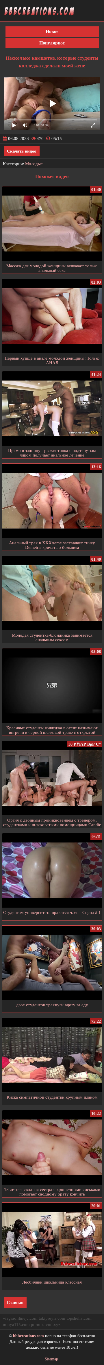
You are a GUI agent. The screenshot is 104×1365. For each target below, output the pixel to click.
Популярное (52, 42)
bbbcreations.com (28, 1336)
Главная (15, 1302)
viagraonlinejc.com (20, 1318)
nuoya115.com (16, 1324)
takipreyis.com (52, 1318)
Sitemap (51, 1359)
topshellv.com (79, 1318)
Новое (52, 31)
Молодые (34, 163)
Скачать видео (21, 151)
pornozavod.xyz (45, 1324)
